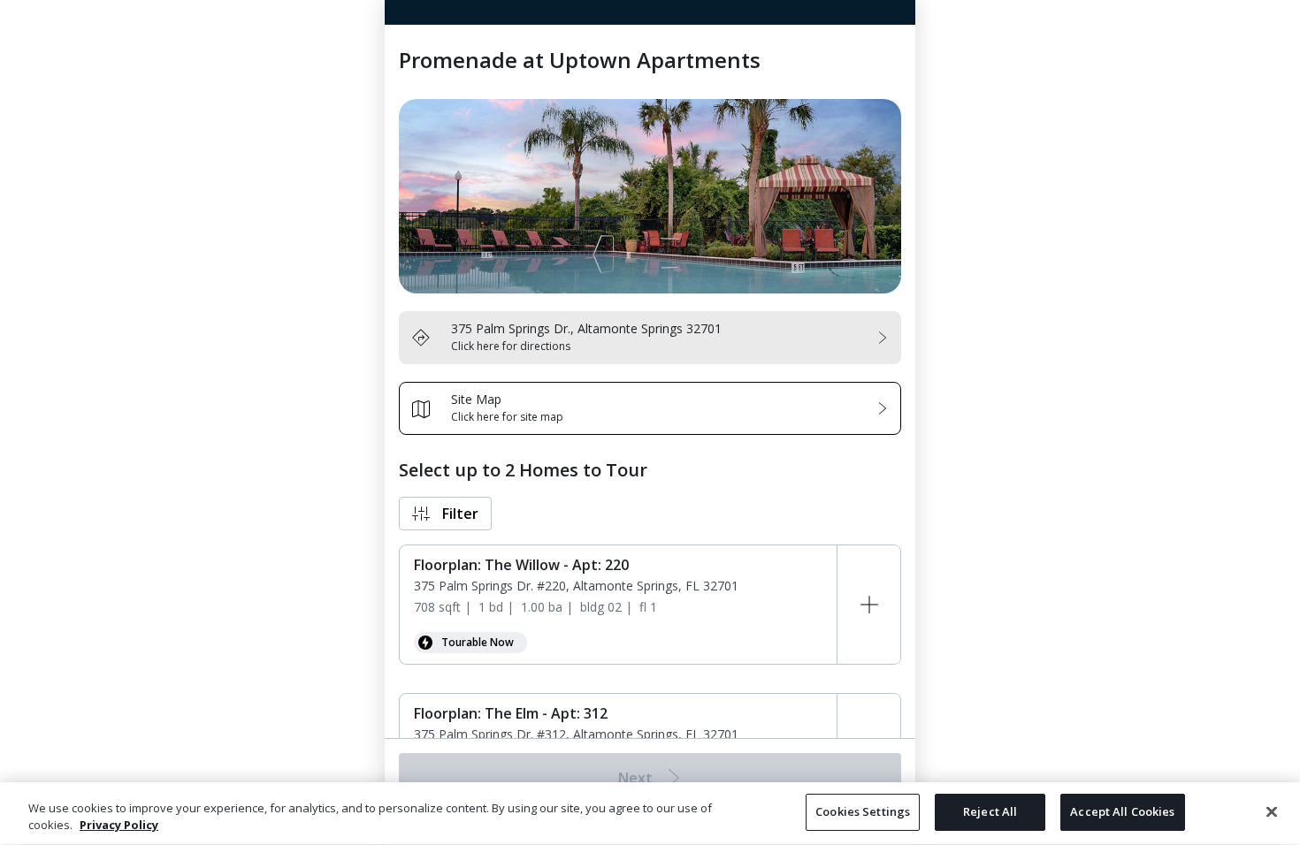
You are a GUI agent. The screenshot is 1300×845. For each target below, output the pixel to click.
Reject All (990, 811)
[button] (445, 513)
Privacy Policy (119, 826)
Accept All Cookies (1122, 811)
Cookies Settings (862, 811)
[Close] (1271, 811)
